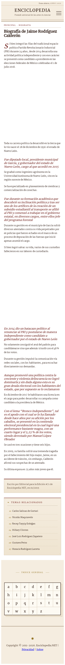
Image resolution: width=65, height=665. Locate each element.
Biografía (25, 25)
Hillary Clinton (20, 530)
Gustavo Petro (19, 543)
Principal (10, 25)
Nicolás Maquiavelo (22, 517)
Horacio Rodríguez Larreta (26, 549)
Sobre (39, 649)
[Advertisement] (32, 105)
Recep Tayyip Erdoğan (23, 524)
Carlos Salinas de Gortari (25, 511)
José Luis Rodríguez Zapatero (27, 536)
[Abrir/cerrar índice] (58, 13)
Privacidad (28, 649)
